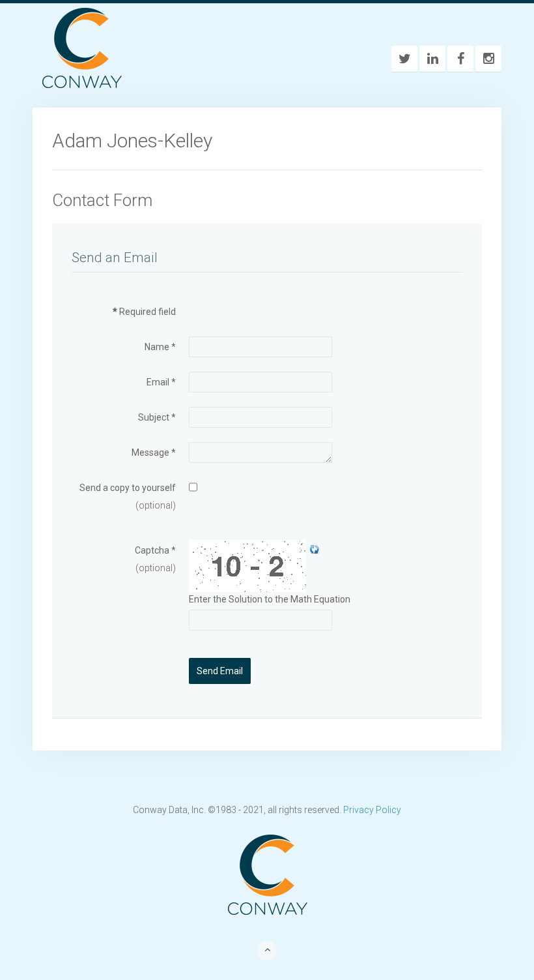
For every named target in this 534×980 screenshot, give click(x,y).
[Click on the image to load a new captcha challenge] (249, 566)
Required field (144, 311)
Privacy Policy (372, 810)
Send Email (220, 671)
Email (161, 382)
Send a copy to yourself (127, 488)
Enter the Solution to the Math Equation (269, 599)
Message (154, 452)
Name (160, 347)
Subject (157, 417)
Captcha (155, 550)
